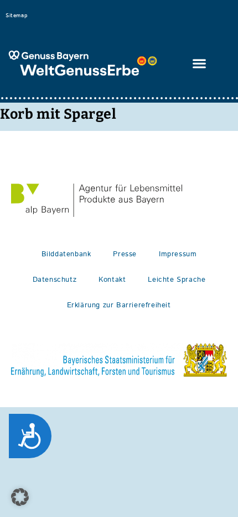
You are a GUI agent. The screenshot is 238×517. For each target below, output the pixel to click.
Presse (125, 254)
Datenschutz (55, 280)
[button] (200, 63)
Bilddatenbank (66, 254)
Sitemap (16, 15)
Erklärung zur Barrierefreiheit (119, 305)
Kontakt (112, 280)
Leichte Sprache (176, 280)
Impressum (177, 254)
